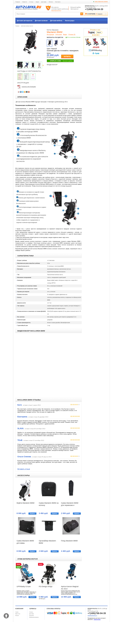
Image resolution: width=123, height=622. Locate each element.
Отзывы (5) (71, 34)
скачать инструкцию (29, 86)
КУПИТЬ (67, 57)
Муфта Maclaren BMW (25, 503)
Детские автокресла (24, 20)
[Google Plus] (29, 92)
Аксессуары (69, 20)
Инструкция (50, 34)
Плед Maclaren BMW (69, 541)
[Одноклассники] (25, 92)
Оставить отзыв (23, 469)
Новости (24, 2)
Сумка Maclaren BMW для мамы (25, 542)
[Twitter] (23, 92)
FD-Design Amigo (45, 586)
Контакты (57, 2)
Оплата (51, 2)
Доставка (43, 2)
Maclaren (55, 30)
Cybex (16, 612)
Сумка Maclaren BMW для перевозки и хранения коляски (69, 504)
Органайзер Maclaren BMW (47, 542)
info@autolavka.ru (92, 615)
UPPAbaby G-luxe (24, 586)
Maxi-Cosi (17, 613)
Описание (58, 34)
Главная (17, 2)
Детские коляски (41, 20)
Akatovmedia (97, 619)
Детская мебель (56, 20)
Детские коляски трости (27, 26)
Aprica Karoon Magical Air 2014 (69, 588)
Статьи (31, 2)
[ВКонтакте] (21, 92)
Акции (37, 2)
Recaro (17, 615)
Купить (32, 513)
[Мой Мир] (27, 92)
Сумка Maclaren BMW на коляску (49, 504)
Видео (65, 34)
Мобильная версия (34, 617)
